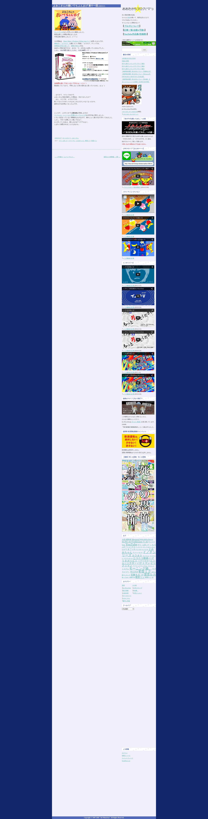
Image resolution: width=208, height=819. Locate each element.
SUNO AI (126, 541)
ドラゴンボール (128, 558)
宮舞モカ (135, 575)
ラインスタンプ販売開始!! (132, 187)
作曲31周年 (125, 61)
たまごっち (130, 549)
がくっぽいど (63, 141)
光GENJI (134, 572)
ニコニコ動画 (140, 558)
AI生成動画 (126, 540)
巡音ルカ (150, 574)
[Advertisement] (139, 644)
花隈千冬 (132, 577)
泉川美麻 (125, 590)
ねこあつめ (145, 549)
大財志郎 (125, 593)
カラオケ (137, 555)
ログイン (125, 753)
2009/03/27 (58, 138)
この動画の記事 (129, 215)
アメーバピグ (137, 552)
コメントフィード (127, 758)
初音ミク (88, 141)
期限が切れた (75, 46)
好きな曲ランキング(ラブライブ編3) (133, 63)
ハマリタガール (145, 561)
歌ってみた (125, 577)
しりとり (139, 547)
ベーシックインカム (140, 566)
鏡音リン (94, 141)
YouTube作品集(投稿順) (135, 34)
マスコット (151, 566)
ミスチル (125, 569)
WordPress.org (126, 761)
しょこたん (131, 547)
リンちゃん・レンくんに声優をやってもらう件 (70, 115)
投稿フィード (126, 755)
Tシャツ (151, 542)
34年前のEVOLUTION (129, 58)
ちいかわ (139, 549)
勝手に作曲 (126, 601)
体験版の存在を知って (61, 46)
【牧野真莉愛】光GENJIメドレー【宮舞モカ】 (136, 71)
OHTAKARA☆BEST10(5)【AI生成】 (133, 76)
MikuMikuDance (146, 540)
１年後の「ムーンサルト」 (65, 157)
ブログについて (131, 26)
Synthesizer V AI (139, 541)
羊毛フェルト (137, 593)
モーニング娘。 (140, 568)
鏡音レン (148, 577)
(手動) (141, 30)
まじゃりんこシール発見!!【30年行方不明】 (136, 82)
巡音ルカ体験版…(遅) (112, 157)
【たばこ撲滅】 (136, 422)
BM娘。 (135, 590)
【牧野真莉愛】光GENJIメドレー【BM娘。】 (136, 79)
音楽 (129, 17)
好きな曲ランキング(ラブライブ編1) (133, 69)
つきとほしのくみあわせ (129, 111)
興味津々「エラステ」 (61, 43)
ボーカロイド (67, 138)
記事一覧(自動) (131, 30)
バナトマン (71, 141)
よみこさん (75, 138)
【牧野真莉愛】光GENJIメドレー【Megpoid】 (136, 74)
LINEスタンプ (137, 588)
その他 (134, 585)
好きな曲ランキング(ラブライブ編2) (133, 66)
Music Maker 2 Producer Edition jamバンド (77, 41)
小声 (142, 575)
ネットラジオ (58, 32)
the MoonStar (127, 588)
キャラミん (146, 556)
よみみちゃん (80, 141)
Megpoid (136, 539)
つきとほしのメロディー (130, 114)
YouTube (131, 544)
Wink (123, 545)
